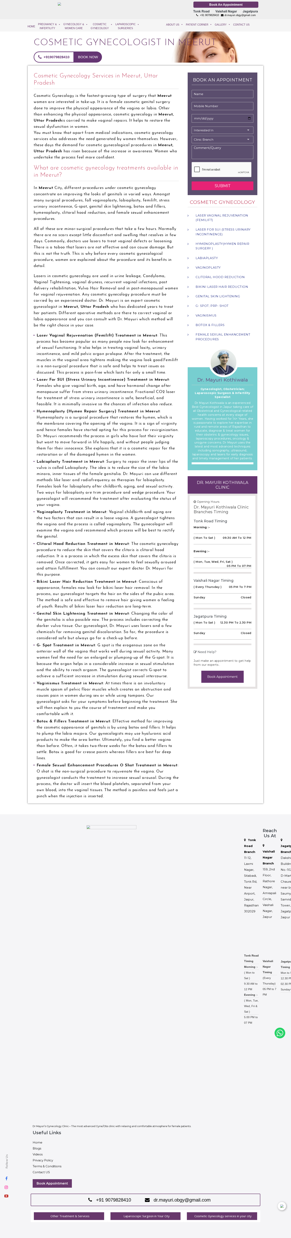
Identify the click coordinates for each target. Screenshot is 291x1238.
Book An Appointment (225, 4)
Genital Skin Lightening (218, 296)
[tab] (69, 1216)
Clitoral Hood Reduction (220, 277)
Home (37, 1142)
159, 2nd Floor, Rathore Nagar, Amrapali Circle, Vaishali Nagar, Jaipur (269, 884)
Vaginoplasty (208, 267)
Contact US (41, 1172)
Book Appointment (222, 677)
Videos (38, 1154)
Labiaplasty (207, 258)
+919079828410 (56, 57)
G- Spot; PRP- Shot (212, 306)
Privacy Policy (43, 1160)
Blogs (37, 1148)
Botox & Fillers (210, 325)
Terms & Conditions (47, 1166)
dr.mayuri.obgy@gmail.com (240, 15)
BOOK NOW (88, 57)
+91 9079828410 (209, 15)
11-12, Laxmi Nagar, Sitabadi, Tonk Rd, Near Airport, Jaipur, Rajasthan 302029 (251, 875)
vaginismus (206, 315)
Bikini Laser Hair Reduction (222, 287)
